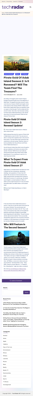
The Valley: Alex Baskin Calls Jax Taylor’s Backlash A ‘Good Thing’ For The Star (14, 313)
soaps (4, 376)
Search (5, 287)
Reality (5, 367)
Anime (4, 338)
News (17, 74)
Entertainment (9, 74)
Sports (5, 379)
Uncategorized (7, 384)
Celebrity (5, 344)
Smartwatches (7, 373)
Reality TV (5, 370)
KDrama (5, 355)
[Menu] (30, 6)
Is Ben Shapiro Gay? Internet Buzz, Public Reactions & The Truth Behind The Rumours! (15, 303)
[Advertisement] (16, 33)
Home (3, 12)
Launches (5, 358)
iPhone (5, 352)
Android (5, 335)
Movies (5, 361)
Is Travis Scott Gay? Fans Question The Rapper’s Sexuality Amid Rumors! (16, 308)
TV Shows (24, 74)
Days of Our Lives (7, 347)
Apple (4, 341)
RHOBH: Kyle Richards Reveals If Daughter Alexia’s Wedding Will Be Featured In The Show (15, 325)
